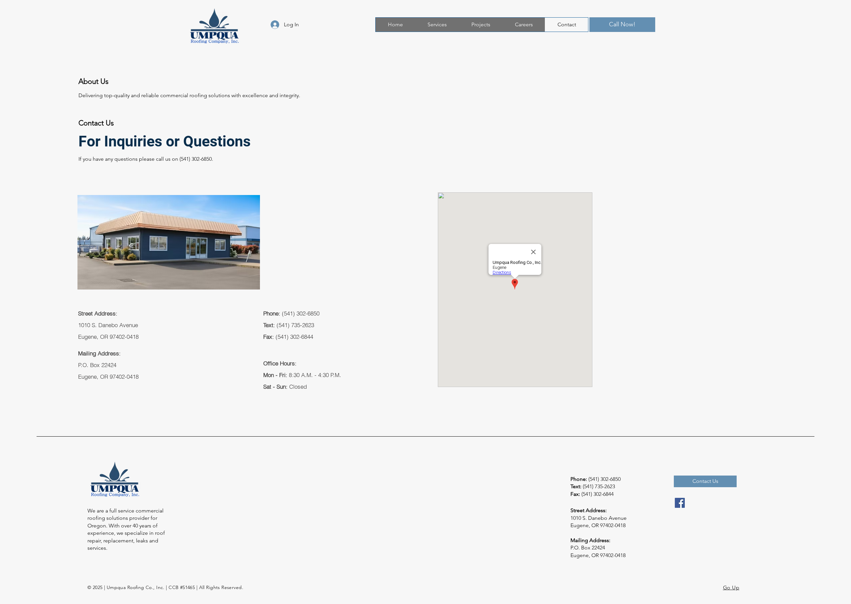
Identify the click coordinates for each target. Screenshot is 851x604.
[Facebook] (680, 503)
